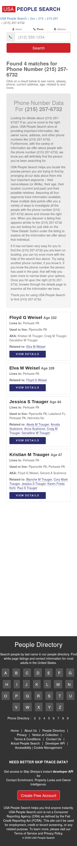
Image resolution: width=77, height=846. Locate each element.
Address (61, 29)
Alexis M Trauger (37, 424)
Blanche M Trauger (39, 479)
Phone (40, 29)
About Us (30, 730)
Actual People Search (25, 743)
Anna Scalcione (34, 428)
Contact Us (53, 739)
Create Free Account (38, 795)
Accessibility (23, 747)
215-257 (52, 18)
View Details (27, 354)
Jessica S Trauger (34, 483)
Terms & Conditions (27, 739)
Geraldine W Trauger (36, 433)
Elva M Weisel (35, 346)
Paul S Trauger (27, 488)
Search (39, 48)
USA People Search (13, 18)
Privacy (22, 735)
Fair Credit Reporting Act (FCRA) (36, 818)
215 (40, 18)
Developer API (55, 743)
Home (15, 730)
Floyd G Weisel (36, 380)
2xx (32, 18)
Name (19, 29)
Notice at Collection (45, 735)
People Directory (53, 730)
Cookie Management (48, 747)
